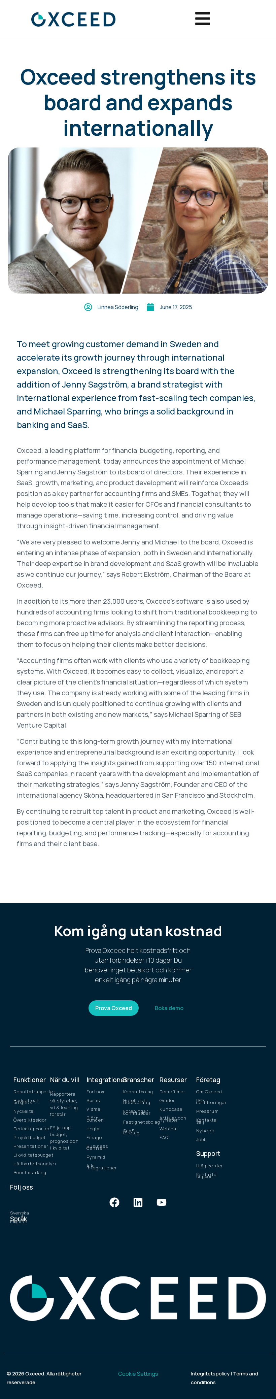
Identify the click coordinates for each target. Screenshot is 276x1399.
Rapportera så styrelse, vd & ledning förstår (64, 1104)
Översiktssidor (28, 1120)
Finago (94, 1137)
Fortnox (96, 1092)
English (19, 1222)
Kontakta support (206, 1175)
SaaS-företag (131, 1132)
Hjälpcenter (209, 1166)
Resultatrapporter (28, 1092)
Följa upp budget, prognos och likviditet (64, 1138)
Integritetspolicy (210, 1373)
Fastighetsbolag (138, 1122)
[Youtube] (162, 1202)
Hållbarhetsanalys (28, 1164)
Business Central (97, 1147)
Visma (94, 1109)
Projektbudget (28, 1137)
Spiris (93, 1100)
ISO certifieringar (211, 1101)
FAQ (164, 1137)
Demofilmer (172, 1092)
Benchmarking (28, 1172)
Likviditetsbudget (28, 1155)
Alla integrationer (101, 1167)
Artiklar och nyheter (173, 1119)
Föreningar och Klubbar (137, 1112)
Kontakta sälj (206, 1121)
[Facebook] (114, 1202)
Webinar (169, 1129)
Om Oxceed (209, 1092)
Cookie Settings (138, 1373)
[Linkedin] (138, 1202)
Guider (167, 1100)
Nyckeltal (24, 1111)
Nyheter (205, 1131)
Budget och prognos (26, 1101)
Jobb (201, 1139)
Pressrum (207, 1111)
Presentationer (28, 1146)
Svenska (19, 1213)
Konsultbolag (138, 1092)
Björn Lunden (95, 1119)
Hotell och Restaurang (136, 1101)
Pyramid (96, 1157)
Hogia (93, 1129)
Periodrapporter (28, 1129)
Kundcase (171, 1109)
